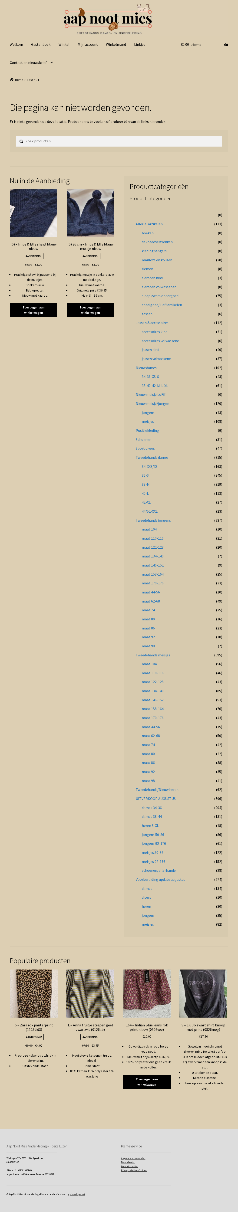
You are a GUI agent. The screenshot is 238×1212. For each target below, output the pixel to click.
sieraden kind (152, 277)
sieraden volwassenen (159, 287)
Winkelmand (116, 44)
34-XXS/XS (150, 466)
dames (147, 888)
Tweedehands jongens (153, 520)
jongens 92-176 (154, 843)
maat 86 (148, 628)
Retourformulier (129, 1166)
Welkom (16, 44)
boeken (148, 233)
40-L (145, 493)
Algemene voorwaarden (133, 1158)
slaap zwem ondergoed (160, 295)
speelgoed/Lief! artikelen (162, 304)
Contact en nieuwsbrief (28, 62)
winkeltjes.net (77, 1194)
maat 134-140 (153, 556)
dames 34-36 (152, 807)
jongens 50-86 (153, 834)
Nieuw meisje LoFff (150, 394)
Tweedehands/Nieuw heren (157, 789)
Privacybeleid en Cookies (134, 1170)
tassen (147, 313)
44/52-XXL (150, 511)
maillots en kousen (157, 260)
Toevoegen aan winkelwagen (34, 310)
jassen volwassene (156, 358)
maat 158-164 (153, 574)
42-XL (146, 502)
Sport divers (145, 448)
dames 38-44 (152, 816)
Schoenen (143, 439)
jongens (148, 412)
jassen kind (150, 349)
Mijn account (88, 44)
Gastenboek (40, 44)
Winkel (64, 44)
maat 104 (149, 529)
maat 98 (148, 646)
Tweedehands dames (152, 457)
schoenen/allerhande (159, 870)
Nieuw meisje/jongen (152, 403)
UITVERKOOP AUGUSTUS (156, 798)
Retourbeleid (128, 1162)
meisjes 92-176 (153, 861)
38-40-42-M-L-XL (155, 385)
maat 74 (148, 610)
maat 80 (148, 619)
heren (146, 906)
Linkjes (139, 44)
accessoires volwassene (160, 340)
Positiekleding (147, 430)
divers (146, 897)
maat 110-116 (153, 538)
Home (19, 80)
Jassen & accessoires (152, 322)
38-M (146, 484)
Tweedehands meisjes (153, 655)
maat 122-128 (153, 547)
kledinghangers (154, 251)
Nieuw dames (146, 367)
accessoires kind (154, 331)
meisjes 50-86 (152, 852)
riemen (147, 268)
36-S (145, 475)
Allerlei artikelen (149, 224)
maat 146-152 (153, 565)
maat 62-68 (151, 601)
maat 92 (148, 637)
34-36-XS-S (150, 376)
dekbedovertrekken (157, 241)
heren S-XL (150, 825)
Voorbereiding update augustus (160, 879)
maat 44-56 (151, 592)
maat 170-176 (153, 583)
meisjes (148, 421)
